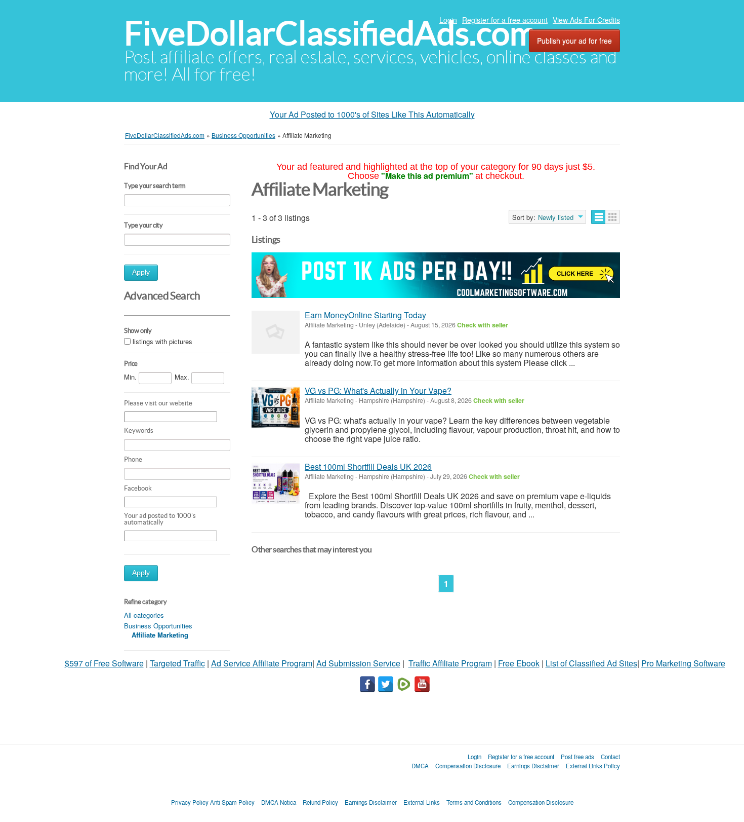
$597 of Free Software (104, 663)
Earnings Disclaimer (533, 766)
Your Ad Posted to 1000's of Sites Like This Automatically (372, 114)
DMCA (420, 766)
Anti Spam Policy (232, 802)
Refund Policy (320, 802)
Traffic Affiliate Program (450, 663)
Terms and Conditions (474, 802)
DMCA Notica (278, 802)
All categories (144, 615)
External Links (421, 802)
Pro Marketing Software (683, 663)
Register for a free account (505, 20)
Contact (610, 757)
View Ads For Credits (586, 20)
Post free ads (577, 757)
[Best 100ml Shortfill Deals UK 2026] (276, 483)
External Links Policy (593, 766)
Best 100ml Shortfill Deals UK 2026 (368, 466)
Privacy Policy (190, 802)
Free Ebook (519, 663)
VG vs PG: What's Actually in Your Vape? (378, 390)
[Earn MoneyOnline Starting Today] (276, 332)
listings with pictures (162, 341)
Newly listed (555, 217)
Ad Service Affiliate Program (261, 663)
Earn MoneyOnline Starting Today (365, 315)
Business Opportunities (158, 625)
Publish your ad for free (574, 40)
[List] (598, 217)
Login (448, 20)
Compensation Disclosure (468, 766)
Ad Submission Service (358, 663)
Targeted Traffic (177, 663)
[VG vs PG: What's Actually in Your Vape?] (276, 407)
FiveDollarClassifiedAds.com (330, 33)
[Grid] (612, 217)
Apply (141, 272)
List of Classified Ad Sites (591, 663)
